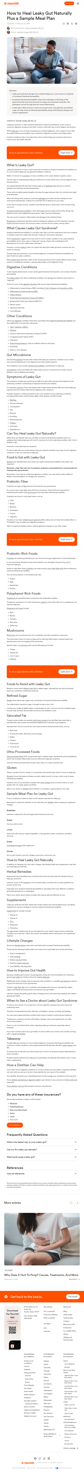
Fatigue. (13, 423)
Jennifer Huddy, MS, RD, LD (27, 32)
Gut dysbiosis (11, 370)
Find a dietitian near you (15, 1086)
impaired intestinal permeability (60, 321)
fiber (25, 486)
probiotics (30, 568)
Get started (69, 3)
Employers (67, 1328)
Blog (65, 1311)
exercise (25, 963)
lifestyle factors (20, 945)
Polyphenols (11, 598)
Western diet (28, 688)
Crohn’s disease (50, 288)
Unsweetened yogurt (14, 845)
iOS (45, 1328)
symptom (26, 176)
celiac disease (45, 783)
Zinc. (12, 921)
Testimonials (68, 1318)
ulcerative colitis (66, 288)
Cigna (12, 1116)
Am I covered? (49, 1311)
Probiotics (10, 558)
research (19, 388)
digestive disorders (30, 284)
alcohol (19, 960)
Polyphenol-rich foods (15, 608)
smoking (16, 957)
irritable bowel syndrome (32, 520)
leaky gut (14, 131)
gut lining (31, 492)
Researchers (11, 221)
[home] (11, 3)
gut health (16, 977)
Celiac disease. (16, 295)
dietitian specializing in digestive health (26, 1080)
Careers (66, 1321)
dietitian (26, 789)
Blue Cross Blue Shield (18, 1110)
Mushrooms (11, 635)
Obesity (13, 330)
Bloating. (13, 400)
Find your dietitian (51, 1315)
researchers (15, 239)
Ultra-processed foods (15, 756)
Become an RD (69, 1324)
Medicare (13, 1103)
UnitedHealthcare (16, 1107)
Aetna (12, 1113)
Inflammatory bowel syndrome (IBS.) (24, 291)
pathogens (42, 198)
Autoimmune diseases (18, 343)
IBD (36, 396)
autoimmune (15, 260)
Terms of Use (31, 1468)
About (65, 1334)
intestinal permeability (36, 366)
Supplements (11, 911)
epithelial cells (50, 186)
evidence (23, 247)
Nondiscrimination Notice (45, 1468)
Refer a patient (49, 1318)
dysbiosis (19, 360)
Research (10, 462)
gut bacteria (65, 981)
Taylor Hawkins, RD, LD (35, 28)
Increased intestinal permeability (18, 211)
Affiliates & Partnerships (68, 1338)
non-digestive (16, 321)
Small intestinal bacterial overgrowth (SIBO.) (27, 298)
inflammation (14, 278)
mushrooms (23, 645)
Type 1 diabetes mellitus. (19, 327)
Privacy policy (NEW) (18, 1468)
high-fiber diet (19, 987)
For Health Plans (69, 1331)
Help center (67, 1315)
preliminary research (40, 720)
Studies (9, 700)
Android (47, 1331)
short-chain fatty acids (55, 568)
